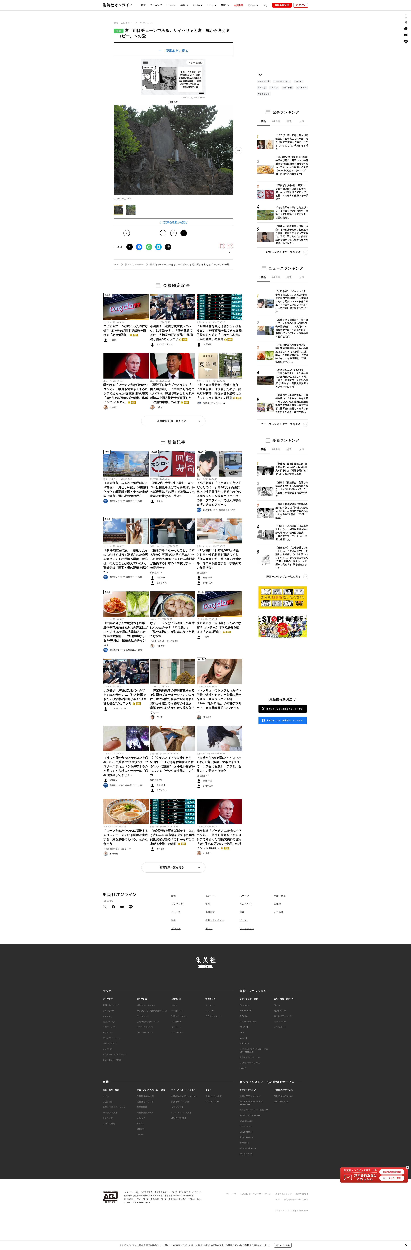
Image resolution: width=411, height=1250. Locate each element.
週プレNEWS (280, 1011)
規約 (277, 1199)
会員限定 (238, 5)
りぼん (174, 1005)
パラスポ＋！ (280, 1027)
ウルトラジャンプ (145, 1032)
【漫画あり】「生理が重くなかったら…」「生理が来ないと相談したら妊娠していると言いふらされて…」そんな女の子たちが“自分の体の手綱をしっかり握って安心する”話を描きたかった (291, 557)
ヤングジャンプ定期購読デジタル (152, 1011)
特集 (173, 920)
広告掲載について (283, 1194)
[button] (118, 210)
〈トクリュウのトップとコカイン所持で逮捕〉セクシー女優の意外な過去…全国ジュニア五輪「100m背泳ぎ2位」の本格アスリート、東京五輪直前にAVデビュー (219, 701)
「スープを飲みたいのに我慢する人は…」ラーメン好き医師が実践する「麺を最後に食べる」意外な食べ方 (125, 837)
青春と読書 (108, 1118)
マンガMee (176, 1022)
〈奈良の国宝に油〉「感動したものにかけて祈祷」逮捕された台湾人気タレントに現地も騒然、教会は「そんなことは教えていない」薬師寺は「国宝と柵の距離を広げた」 (125, 561)
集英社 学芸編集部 (145, 1096)
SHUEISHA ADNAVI (283, 1096)
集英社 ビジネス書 (145, 1102)
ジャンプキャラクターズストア (254, 1110)
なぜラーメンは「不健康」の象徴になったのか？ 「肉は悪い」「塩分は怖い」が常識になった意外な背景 (172, 629)
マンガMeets (177, 1032)
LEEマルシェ (246, 1126)
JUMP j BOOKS (178, 1118)
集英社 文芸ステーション (114, 1107)
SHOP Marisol (246, 1132)
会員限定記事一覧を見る (172, 421)
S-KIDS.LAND (212, 1102)
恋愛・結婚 (280, 895)
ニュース (171, 5)
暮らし (209, 928)
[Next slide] (238, 150)
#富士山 (298, 81)
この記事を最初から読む (173, 222)
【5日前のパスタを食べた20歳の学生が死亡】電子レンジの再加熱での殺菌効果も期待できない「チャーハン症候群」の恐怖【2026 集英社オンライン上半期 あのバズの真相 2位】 (291, 165)
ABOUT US (231, 1194)
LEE (242, 1032)
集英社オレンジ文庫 (180, 1102)
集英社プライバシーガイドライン (256, 1194)
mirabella (244, 1143)
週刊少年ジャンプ (111, 1005)
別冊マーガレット (179, 1016)
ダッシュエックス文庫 (181, 1113)
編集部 (277, 904)
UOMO (243, 1068)
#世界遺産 (302, 87)
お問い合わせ (302, 1194)
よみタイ (141, 1118)
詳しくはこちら (283, 1245)
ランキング (156, 5)
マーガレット (177, 1011)
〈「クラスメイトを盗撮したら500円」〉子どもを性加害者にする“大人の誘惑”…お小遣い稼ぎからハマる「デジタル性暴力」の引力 (172, 766)
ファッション (247, 928)
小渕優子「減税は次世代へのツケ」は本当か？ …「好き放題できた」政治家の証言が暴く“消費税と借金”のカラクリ (171, 333)
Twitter (129, 247)
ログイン (301, 5)
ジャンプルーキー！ (112, 1038)
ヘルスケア (155, 619)
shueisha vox (246, 1121)
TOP (116, 264)
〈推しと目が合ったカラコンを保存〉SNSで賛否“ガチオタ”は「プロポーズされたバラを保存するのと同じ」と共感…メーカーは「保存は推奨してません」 (125, 766)
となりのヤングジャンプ (148, 1022)
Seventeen (245, 1005)
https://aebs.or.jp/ (141, 1202)
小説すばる (108, 1102)
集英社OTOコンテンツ (250, 1096)
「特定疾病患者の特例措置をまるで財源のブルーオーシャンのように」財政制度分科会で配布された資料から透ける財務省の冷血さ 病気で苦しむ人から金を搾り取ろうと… (172, 701)
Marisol (243, 1038)
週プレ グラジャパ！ (283, 1016)
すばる (106, 1096)
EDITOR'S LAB (281, 1102)
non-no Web (245, 1011)
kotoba (140, 1123)
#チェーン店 (263, 81)
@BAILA (244, 1016)
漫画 (208, 904)
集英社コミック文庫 (112, 1060)
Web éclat (244, 1043)
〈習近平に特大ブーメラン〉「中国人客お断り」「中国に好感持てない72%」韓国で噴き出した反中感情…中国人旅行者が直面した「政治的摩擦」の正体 (172, 393)
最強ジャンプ (109, 1022)
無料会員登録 (282, 5)
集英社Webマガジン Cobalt (184, 1096)
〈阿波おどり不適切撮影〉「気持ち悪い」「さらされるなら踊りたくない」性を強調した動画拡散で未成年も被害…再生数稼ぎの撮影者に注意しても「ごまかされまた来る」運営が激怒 (291, 403)
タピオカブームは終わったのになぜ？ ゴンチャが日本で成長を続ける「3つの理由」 (125, 330)
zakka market (246, 1154)
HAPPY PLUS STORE (250, 1115)
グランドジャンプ (145, 1027)
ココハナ (210, 1011)
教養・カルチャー (123, 23)
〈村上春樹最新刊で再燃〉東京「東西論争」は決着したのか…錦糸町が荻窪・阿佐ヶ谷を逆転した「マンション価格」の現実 (219, 391)
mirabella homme (248, 1148)
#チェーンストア (282, 81)
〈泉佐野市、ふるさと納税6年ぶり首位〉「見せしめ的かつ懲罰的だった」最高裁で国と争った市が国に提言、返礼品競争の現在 (125, 489)
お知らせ (278, 912)
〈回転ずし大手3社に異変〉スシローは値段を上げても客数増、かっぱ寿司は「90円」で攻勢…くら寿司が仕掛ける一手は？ (172, 489)
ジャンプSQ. (108, 1011)
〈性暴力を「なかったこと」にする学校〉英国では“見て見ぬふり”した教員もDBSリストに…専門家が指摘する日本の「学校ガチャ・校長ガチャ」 (172, 559)
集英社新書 (142, 1107)
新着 (143, 5)
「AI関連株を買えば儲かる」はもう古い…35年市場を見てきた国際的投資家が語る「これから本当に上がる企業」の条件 (219, 333)
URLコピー (168, 247)
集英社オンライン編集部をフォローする (285, 709)
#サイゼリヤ (263, 94)
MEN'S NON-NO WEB (250, 1063)
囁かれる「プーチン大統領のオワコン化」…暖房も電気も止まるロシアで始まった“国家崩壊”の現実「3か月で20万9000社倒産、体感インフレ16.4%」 (125, 393)
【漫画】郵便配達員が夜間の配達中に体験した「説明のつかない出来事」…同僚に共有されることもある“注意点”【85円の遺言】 (291, 511)
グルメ (243, 920)
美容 (242, 912)
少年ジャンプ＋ (110, 1027)
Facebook (139, 247)
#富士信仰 (287, 87)
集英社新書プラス (145, 1113)
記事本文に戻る (177, 51)
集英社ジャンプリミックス (115, 1054)
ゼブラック (108, 1032)
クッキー (210, 1005)
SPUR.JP (244, 1027)
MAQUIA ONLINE (248, 1022)
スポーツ (244, 895)
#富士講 (274, 87)
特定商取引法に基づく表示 (296, 1199)
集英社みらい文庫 (214, 1096)
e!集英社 (141, 1129)
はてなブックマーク (158, 247)
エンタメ (212, 5)
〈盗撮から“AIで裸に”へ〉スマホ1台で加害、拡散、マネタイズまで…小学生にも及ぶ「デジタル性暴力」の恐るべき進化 (219, 764)
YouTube (406, 35)
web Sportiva (280, 1022)
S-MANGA (107, 1049)
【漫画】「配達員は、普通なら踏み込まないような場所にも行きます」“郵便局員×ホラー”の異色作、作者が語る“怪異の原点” (291, 489)
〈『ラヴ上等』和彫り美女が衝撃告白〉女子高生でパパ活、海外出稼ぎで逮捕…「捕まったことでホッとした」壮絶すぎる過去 (291, 142)
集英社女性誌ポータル (250, 1057)
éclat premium (246, 1137)
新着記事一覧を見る (172, 867)
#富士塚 (261, 87)
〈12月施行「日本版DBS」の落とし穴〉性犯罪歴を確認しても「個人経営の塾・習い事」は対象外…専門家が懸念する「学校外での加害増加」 (219, 559)
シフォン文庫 (177, 1107)
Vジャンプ (107, 1016)
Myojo (277, 1005)
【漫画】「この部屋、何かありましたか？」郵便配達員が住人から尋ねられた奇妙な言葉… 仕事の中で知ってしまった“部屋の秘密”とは (291, 532)
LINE (149, 247)
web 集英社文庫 (110, 1113)
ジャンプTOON (110, 1043)
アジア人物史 (109, 1123)
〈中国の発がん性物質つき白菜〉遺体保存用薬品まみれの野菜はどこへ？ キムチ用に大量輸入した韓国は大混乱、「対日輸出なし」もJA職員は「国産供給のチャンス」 (125, 633)
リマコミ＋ (176, 1027)
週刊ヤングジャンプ (146, 1005)
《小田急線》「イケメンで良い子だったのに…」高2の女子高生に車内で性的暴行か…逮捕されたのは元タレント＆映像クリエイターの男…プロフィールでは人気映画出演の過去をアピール (219, 493)
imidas (140, 1134)
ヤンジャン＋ (143, 1016)
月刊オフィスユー (214, 1016)
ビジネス (198, 5)
